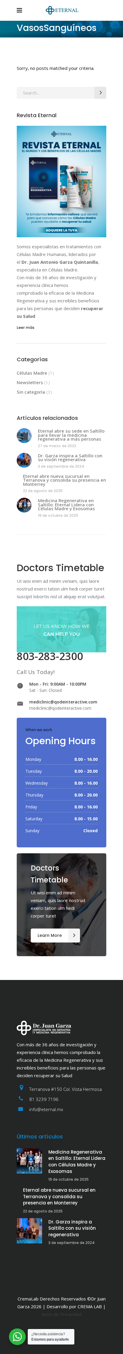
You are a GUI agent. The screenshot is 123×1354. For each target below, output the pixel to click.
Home (22, 53)
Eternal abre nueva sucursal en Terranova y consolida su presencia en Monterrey (64, 480)
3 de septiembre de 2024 (61, 466)
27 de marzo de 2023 (57, 445)
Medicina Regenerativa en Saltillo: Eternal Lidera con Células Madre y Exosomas (66, 504)
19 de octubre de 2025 (58, 515)
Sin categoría (31, 392)
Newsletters (30, 382)
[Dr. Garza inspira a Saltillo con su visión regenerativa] (24, 460)
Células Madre (32, 373)
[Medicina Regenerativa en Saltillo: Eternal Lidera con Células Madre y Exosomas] (24, 505)
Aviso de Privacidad (61, 1314)
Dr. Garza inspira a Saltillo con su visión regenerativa (70, 458)
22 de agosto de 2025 (43, 490)
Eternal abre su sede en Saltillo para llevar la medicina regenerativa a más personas (71, 435)
